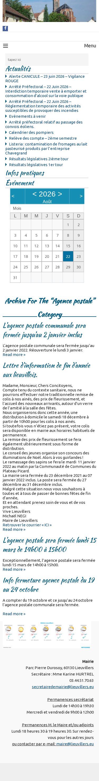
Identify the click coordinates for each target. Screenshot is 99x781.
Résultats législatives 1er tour (36, 164)
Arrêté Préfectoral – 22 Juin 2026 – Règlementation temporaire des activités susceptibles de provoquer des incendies (43, 106)
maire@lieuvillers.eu (75, 744)
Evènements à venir (27, 116)
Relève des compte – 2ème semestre (43, 138)
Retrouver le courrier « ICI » (27, 525)
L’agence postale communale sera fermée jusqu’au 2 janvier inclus (44, 330)
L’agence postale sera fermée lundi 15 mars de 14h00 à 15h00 (49, 545)
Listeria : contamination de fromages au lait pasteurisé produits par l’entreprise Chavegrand (46, 148)
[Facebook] (5, 28)
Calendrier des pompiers (31, 132)
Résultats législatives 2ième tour (38, 159)
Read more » (14, 354)
